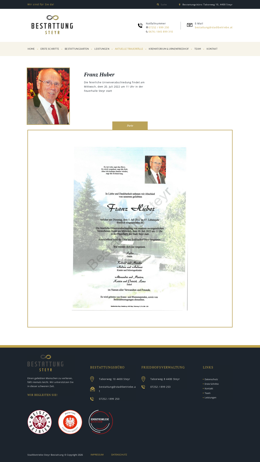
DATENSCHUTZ (119, 454)
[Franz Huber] (48, 97)
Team (197, 49)
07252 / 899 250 (159, 27)
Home (31, 49)
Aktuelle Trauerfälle (129, 49)
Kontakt (212, 49)
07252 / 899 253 (160, 386)
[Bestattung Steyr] (52, 24)
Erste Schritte (50, 49)
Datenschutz (211, 379)
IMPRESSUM (97, 454)
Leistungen (101, 49)
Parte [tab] (130, 125)
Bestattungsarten (77, 49)
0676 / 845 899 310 (161, 31)
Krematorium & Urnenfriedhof (169, 49)
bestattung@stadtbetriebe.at (214, 27)
